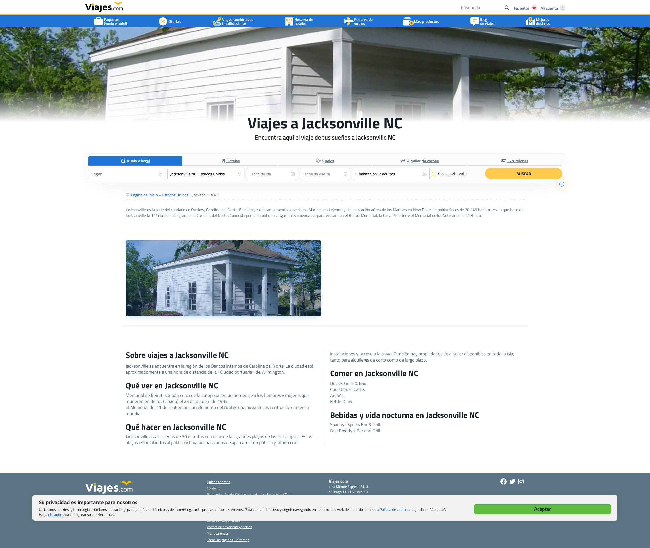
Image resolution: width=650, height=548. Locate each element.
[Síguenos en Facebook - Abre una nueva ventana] (503, 481)
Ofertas (174, 21)
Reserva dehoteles (304, 21)
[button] (391, 173)
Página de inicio (144, 195)
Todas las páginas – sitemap (228, 539)
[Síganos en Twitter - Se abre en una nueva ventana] (512, 481)
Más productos (426, 21)
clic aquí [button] (54, 514)
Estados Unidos (175, 195)
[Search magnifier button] (506, 7)
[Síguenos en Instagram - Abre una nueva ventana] (520, 481)
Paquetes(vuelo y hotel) (115, 21)
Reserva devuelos (363, 21)
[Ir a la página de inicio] (104, 7)
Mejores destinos (543, 21)
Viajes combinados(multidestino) (237, 21)
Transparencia (217, 533)
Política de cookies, (395, 509)
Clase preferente (449, 173)
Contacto (213, 488)
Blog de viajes (487, 21)
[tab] (135, 161)
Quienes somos (218, 481)
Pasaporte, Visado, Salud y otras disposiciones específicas (249, 494)
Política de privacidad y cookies (229, 526)
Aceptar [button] (542, 509)
